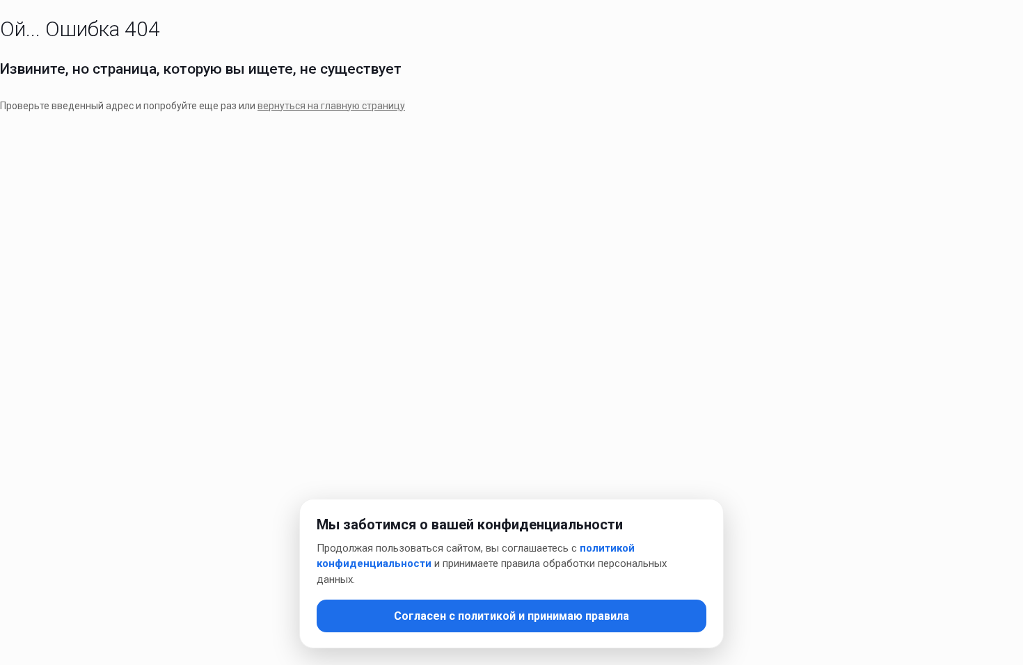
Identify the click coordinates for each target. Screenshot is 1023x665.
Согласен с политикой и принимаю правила (511, 616)
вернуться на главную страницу (331, 105)
